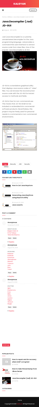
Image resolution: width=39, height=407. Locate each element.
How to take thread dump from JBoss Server (24, 370)
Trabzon (10, 263)
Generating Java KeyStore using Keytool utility (22, 196)
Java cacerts (17, 205)
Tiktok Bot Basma (14, 235)
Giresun (10, 302)
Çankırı (10, 298)
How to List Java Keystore (22, 185)
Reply (9, 238)
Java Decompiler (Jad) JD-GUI (24, 378)
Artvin (9, 296)
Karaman (11, 257)
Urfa (9, 265)
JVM (20, 164)
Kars (9, 292)
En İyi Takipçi (12, 233)
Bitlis (9, 294)
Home (4, 17)
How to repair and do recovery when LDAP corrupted (24, 360)
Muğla (10, 304)
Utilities (9, 17)
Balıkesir (10, 254)
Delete (14, 238)
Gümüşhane (12, 259)
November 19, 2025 (13, 225)
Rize (9, 267)
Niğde (10, 300)
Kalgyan (6, 30)
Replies (11, 242)
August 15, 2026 (12, 282)
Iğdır (9, 288)
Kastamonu (12, 290)
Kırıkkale (10, 256)
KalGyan (20, 4)
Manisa (10, 261)
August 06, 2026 (13, 247)
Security (27, 164)
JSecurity (13, 164)
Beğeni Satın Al (13, 231)
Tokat (9, 269)
